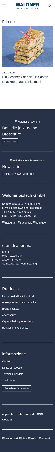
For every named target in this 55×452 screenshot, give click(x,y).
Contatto (7, 361)
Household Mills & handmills (18, 296)
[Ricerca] (49, 6)
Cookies (7, 419)
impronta (7, 414)
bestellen (10, 141)
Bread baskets (10, 308)
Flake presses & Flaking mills (19, 302)
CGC (40, 414)
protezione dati (25, 414)
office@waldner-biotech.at (26, 207)
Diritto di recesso (12, 367)
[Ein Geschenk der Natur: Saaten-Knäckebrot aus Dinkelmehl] (27, 46)
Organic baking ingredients (18, 321)
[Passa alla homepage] (27, 6)
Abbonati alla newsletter (19, 174)
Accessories (9, 315)
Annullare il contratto (17, 388)
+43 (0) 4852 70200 (19, 211)
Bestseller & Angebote (15, 327)
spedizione (8, 380)
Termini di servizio (12, 374)
